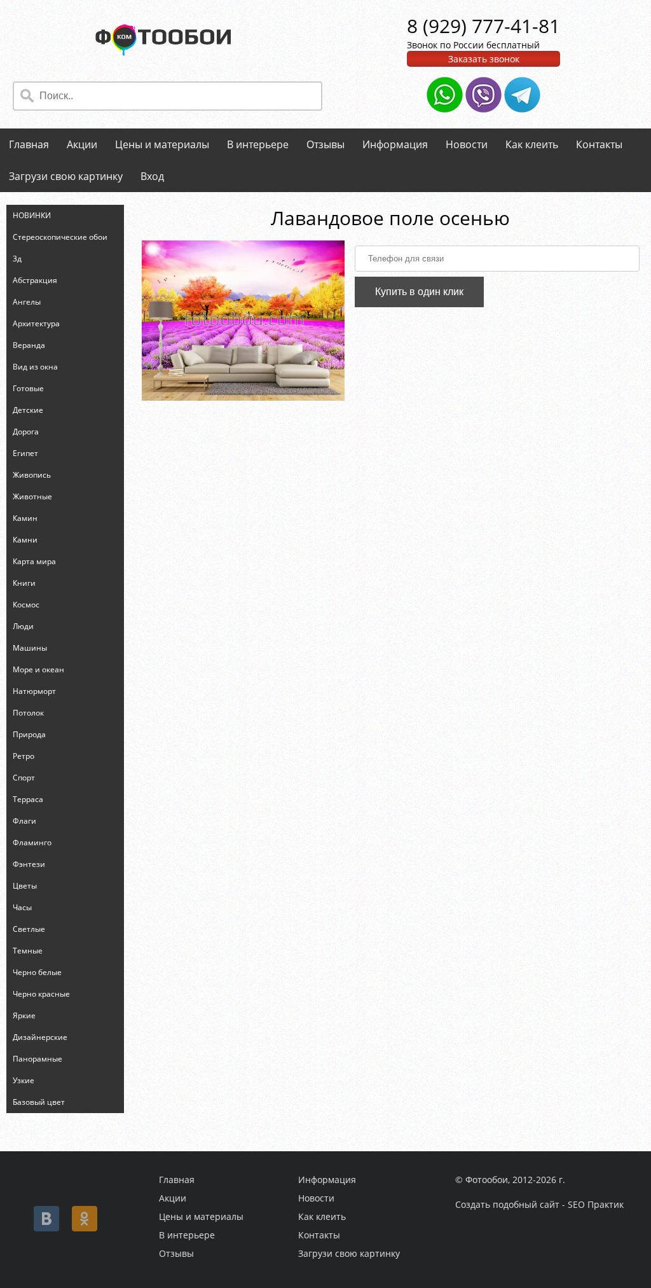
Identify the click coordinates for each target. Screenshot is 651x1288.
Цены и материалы (162, 144)
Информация (395, 144)
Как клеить (531, 144)
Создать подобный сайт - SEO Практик (539, 1204)
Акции (82, 144)
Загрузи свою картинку (66, 176)
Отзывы (325, 144)
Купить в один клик (419, 291)
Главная (29, 144)
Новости (467, 144)
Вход (152, 176)
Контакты (599, 144)
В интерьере (258, 144)
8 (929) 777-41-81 (483, 26)
